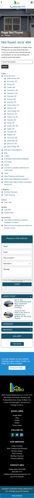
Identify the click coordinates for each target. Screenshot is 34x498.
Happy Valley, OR (13, 105)
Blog (5, 153)
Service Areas (17, 425)
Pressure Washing (17, 458)
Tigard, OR (10, 129)
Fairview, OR (11, 99)
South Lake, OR (12, 126)
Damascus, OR (12, 93)
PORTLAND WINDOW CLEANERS (16, 179)
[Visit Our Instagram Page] (21, 435)
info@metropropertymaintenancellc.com (17, 474)
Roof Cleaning (17, 453)
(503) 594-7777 (18, 7)
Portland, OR (11, 120)
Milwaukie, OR (12, 114)
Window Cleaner (17, 451)
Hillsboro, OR (11, 108)
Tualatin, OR (11, 135)
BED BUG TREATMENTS (13, 150)
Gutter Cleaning (9, 195)
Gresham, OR (11, 102)
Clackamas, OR (12, 90)
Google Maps (17, 415)
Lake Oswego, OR (13, 111)
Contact (6, 156)
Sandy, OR (10, 123)
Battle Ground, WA (13, 78)
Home (6, 173)
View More (17, 344)
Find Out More (17, 368)
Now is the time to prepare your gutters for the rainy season (23, 315)
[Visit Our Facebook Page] (12, 435)
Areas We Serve (9, 76)
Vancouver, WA (12, 138)
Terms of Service (16, 280)
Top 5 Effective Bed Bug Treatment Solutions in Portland (23, 304)
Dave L (6, 202)
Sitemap (26, 491)
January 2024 (8, 212)
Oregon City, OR (12, 117)
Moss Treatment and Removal (14, 176)
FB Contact (8, 162)
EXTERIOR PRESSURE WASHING (16, 159)
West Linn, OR (12, 143)
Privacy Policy (29, 280)
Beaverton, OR (12, 81)
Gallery (6, 165)
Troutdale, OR (11, 132)
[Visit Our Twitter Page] (17, 435)
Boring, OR (11, 84)
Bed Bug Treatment (10, 192)
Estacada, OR (11, 96)
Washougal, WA (12, 140)
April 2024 (7, 210)
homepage (5, 52)
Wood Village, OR (13, 146)
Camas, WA (11, 87)
